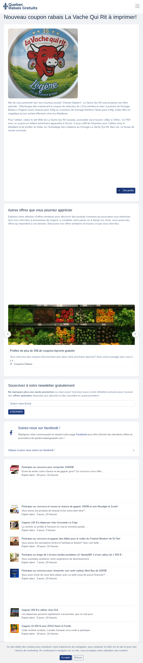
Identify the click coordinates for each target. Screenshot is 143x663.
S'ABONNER (16, 411)
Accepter (65, 657)
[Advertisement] (71, 163)
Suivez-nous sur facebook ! (39, 428)
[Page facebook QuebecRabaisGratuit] (11, 433)
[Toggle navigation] (137, 6)
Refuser (78, 657)
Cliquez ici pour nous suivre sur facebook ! (31, 450)
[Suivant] (135, 334)
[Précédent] (8, 334)
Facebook (81, 434)
